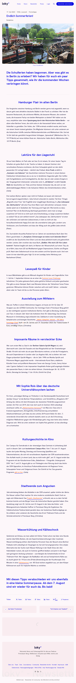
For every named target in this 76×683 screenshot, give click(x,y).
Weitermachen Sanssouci (32, 408)
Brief (58, 680)
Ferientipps (33, 12)
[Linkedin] (38, 671)
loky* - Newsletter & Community (30, 680)
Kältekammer (24, 563)
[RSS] (40, 671)
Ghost (53, 680)
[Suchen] (54, 4)
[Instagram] (35, 671)
